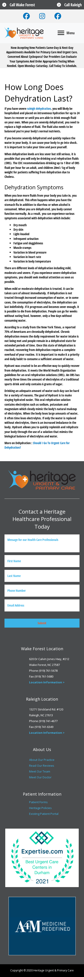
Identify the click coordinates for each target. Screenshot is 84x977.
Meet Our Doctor (40, 777)
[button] (26, 16)
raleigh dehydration (39, 108)
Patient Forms (38, 802)
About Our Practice (41, 760)
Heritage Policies (40, 808)
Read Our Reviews (41, 766)
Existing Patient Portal (43, 814)
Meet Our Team (39, 771)
